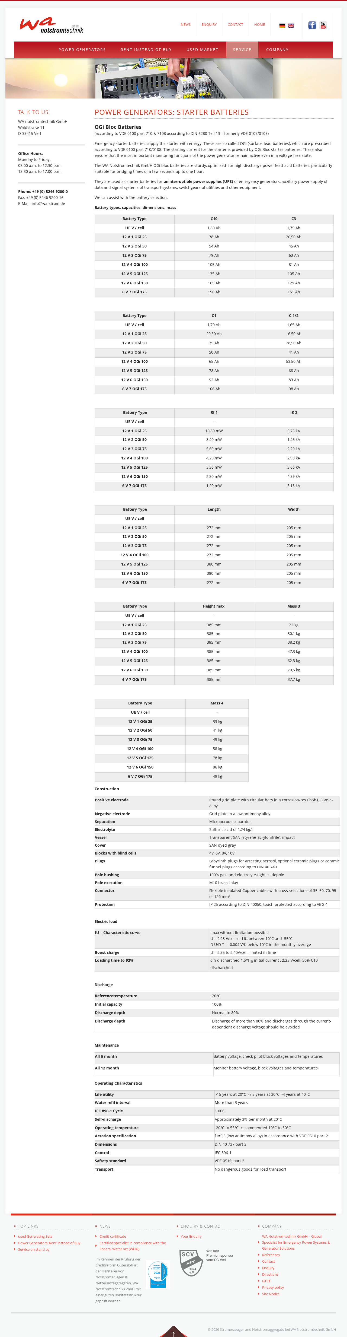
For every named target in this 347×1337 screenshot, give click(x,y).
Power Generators (82, 49)
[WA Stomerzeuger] (51, 25)
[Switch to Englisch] (291, 25)
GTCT (266, 1280)
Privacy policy (273, 1287)
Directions (270, 1274)
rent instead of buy (146, 49)
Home (259, 24)
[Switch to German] (282, 25)
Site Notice (270, 1293)
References (271, 1254)
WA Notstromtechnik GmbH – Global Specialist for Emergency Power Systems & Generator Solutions (296, 1242)
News (186, 24)
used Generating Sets (35, 1236)
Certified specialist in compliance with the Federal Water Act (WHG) (132, 1245)
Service (242, 49)
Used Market (203, 49)
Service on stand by (34, 1249)
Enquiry (209, 24)
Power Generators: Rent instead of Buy (49, 1242)
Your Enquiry (191, 1236)
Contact (235, 24)
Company (277, 49)
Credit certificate (112, 1236)
